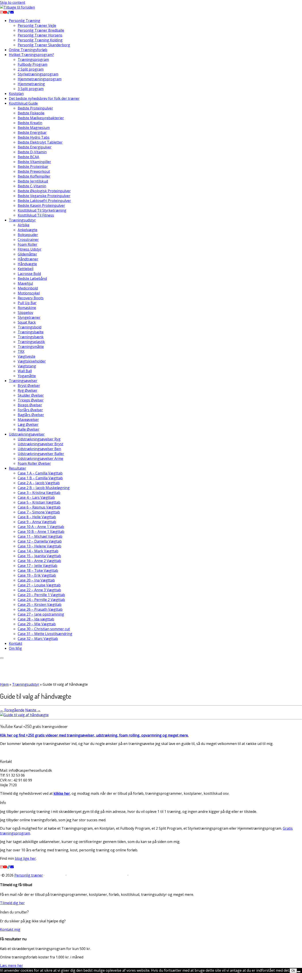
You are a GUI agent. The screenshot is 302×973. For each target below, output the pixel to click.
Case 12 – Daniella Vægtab (40, 541)
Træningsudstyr (22, 220)
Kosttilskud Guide (23, 103)
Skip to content (12, 2)
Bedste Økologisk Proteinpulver (44, 190)
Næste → (33, 710)
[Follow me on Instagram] (1, 12)
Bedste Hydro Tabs (34, 137)
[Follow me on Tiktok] (8, 12)
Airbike (23, 225)
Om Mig (15, 648)
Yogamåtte (27, 375)
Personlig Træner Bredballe (41, 30)
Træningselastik (31, 341)
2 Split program (31, 69)
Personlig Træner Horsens (40, 35)
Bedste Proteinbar (33, 166)
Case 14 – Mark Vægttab (38, 551)
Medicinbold (28, 288)
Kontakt (15, 643)
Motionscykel (29, 293)
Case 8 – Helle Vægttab (37, 516)
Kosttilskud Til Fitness (36, 215)
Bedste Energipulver (35, 147)
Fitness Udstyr (29, 249)
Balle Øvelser (28, 429)
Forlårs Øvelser (30, 409)
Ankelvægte (27, 229)
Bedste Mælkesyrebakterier (41, 117)
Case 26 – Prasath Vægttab (40, 609)
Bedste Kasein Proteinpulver (41, 205)
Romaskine (27, 307)
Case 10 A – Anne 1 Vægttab (41, 526)
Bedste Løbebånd (32, 278)
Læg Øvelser (28, 424)
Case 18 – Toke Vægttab (38, 570)
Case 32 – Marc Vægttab (38, 638)
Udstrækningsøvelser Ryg (39, 439)
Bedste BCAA (28, 156)
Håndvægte (27, 263)
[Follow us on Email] (12, 12)
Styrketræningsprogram (38, 74)
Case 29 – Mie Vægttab (37, 624)
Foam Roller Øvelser (34, 463)
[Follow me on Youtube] (5, 12)
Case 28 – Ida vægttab (36, 619)
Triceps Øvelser (31, 400)
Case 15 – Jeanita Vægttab (39, 555)
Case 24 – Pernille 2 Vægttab (41, 599)
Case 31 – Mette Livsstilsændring (45, 633)
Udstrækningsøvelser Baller (41, 453)
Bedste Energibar (32, 132)
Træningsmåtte (31, 346)
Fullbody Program (32, 64)
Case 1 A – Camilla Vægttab (40, 473)
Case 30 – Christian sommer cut (44, 628)
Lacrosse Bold (29, 273)
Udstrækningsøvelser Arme (40, 458)
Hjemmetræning (31, 83)
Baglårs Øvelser (31, 414)
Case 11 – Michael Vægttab (40, 536)
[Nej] (298, 971)
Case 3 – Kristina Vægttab (39, 492)
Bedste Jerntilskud (33, 181)
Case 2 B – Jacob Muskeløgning (44, 487)
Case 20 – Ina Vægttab (36, 580)
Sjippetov (25, 312)
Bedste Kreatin (30, 122)
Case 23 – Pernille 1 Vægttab (41, 594)
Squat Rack (27, 322)
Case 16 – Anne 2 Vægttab (39, 560)
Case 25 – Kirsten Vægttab (39, 604)
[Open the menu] (2, 658)
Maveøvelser (28, 419)
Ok (293, 970)
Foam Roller (27, 244)
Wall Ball (25, 370)
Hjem (4, 684)
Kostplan (16, 93)
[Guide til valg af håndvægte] (24, 714)
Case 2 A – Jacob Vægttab (39, 482)
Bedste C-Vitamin (32, 186)
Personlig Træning (24, 20)
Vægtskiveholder (32, 361)
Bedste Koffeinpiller (34, 176)
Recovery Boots (31, 298)
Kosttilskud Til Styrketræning (42, 210)
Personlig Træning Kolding (40, 40)
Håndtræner (28, 259)
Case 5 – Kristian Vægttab (39, 502)
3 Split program (31, 88)
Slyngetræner (29, 317)
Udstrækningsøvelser (27, 434)
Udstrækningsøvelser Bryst (40, 443)
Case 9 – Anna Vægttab (37, 521)
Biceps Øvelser (30, 405)
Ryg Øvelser (27, 390)
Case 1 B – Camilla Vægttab (40, 478)
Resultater (17, 468)
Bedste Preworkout (34, 171)
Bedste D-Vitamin (32, 152)
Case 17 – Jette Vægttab (37, 565)
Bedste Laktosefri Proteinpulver (44, 200)
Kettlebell (25, 268)
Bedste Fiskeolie (31, 113)
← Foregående (12, 710)
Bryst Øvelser (29, 385)
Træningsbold (29, 327)
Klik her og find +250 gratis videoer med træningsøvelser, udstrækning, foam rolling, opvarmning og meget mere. (94, 735)
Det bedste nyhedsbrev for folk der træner (44, 98)
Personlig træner (28, 875)
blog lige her (25, 858)
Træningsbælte (31, 332)
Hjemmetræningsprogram (39, 79)
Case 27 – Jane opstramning (41, 614)
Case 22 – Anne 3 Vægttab (39, 589)
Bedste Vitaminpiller (34, 161)
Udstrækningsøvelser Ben (39, 448)
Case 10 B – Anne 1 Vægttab (41, 531)
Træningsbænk (31, 336)
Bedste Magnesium (34, 127)
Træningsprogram (33, 59)
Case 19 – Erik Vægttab (37, 575)
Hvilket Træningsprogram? (31, 54)
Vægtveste (26, 356)
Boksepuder (28, 234)
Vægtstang (27, 366)
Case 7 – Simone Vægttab (39, 512)
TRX (21, 351)
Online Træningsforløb (28, 49)
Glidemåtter (27, 254)
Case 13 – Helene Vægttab (39, 546)
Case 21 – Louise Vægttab (39, 585)
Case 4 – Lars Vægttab (36, 497)
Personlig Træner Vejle (37, 25)
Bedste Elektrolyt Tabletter (40, 142)
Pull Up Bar (27, 302)
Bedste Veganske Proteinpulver (44, 195)
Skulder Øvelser (31, 395)
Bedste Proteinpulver (35, 108)
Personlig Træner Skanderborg (44, 44)
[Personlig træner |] (17, 7)
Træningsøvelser (23, 380)
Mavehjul (25, 283)
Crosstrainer (28, 239)
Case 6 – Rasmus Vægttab (39, 507)
